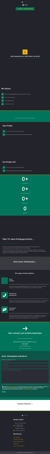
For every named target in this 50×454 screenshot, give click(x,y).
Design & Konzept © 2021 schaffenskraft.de (25, 452)
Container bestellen (18, 439)
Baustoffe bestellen (18, 441)
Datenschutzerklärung (12, 386)
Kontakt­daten (16, 437)
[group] (25, 180)
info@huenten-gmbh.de (26, 348)
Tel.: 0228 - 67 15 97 (19, 426)
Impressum (16, 443)
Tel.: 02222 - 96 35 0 (19, 425)
